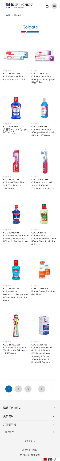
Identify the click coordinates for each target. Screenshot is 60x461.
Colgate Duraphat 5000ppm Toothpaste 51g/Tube (43, 79)
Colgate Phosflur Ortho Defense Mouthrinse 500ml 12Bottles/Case (16, 238)
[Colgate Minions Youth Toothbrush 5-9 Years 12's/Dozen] (16, 326)
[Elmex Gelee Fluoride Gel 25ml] (44, 270)
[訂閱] (53, 432)
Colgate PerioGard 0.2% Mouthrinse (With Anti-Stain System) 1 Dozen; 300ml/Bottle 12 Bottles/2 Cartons (41, 355)
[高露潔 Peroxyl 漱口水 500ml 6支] (16, 108)
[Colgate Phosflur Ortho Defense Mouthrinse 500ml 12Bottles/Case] (16, 214)
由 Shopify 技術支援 (30, 455)
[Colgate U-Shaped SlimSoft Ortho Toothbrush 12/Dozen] (44, 161)
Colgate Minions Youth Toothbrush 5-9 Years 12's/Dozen (15, 350)
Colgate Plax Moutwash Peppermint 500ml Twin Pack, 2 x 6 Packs (15, 296)
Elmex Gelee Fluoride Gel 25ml (43, 293)
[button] (51, 459)
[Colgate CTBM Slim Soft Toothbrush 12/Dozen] (16, 161)
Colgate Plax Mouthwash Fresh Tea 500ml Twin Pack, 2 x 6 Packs (43, 240)
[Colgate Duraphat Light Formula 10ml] (16, 55)
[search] (40, 6)
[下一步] (51, 388)
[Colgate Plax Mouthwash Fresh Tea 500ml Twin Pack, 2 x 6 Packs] (44, 214)
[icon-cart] (47, 6)
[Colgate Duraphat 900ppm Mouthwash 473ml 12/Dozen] (44, 108)
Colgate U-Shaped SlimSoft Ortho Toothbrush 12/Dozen (43, 185)
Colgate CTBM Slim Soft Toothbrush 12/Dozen (13, 185)
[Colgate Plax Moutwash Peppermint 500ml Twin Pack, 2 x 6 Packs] (16, 270)
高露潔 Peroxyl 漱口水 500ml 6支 (15, 131)
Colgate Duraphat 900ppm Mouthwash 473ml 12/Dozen (43, 132)
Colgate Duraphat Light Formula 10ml (14, 78)
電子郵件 (9, 432)
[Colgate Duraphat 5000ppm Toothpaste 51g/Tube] (44, 55)
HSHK (34, 450)
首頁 (8, 15)
